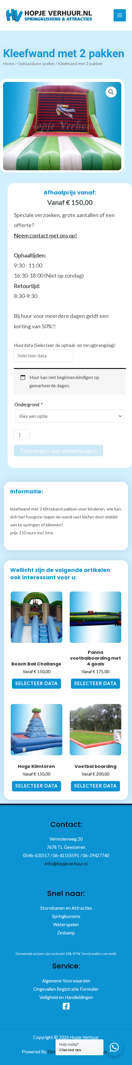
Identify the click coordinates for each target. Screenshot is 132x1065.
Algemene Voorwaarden (66, 980)
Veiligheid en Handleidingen (66, 997)
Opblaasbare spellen (36, 63)
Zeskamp (66, 932)
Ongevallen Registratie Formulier (66, 989)
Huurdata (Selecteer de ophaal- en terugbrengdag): (65, 345)
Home (8, 63)
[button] (111, 92)
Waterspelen (66, 924)
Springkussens (66, 916)
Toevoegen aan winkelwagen (58, 450)
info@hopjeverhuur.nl (66, 863)
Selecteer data (36, 683)
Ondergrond (28, 404)
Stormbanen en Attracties (66, 908)
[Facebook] (66, 1006)
